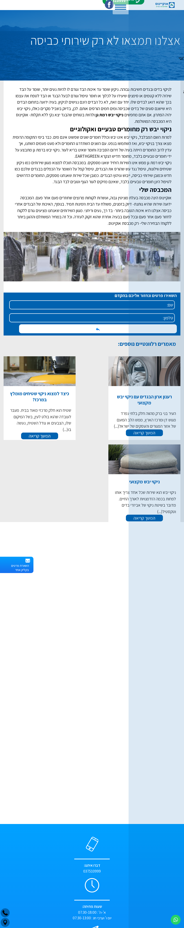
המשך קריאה (92, 417)
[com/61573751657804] (109, 5)
